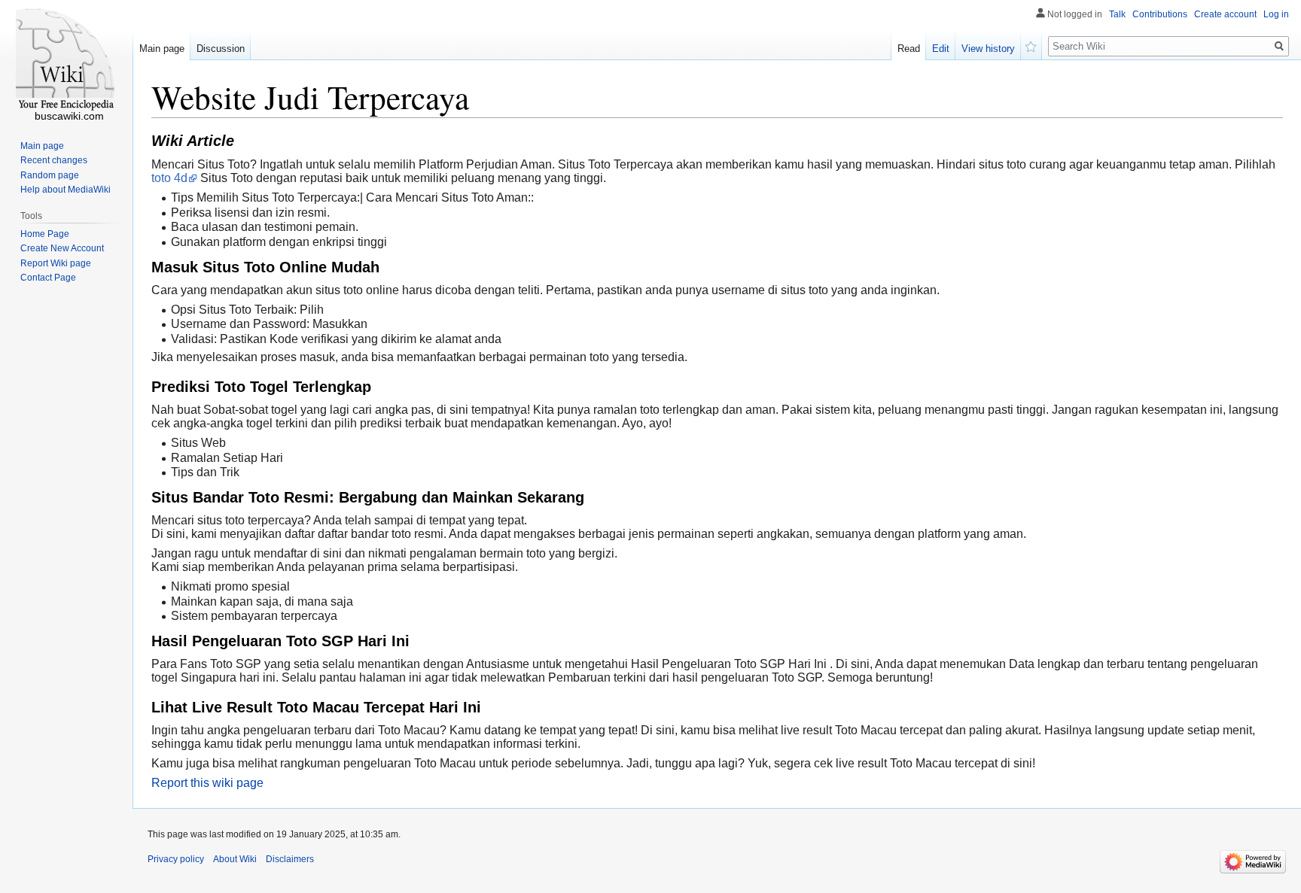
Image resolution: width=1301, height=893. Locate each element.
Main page (161, 48)
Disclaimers (290, 859)
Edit (940, 48)
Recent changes (53, 160)
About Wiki (235, 859)
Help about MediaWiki (65, 189)
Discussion (221, 48)
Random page (49, 175)
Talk (1117, 14)
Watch (1031, 45)
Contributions (1159, 14)
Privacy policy (176, 859)
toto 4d (169, 178)
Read (908, 48)
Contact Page (48, 277)
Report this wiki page (207, 782)
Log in (1276, 14)
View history (988, 48)
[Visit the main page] (66, 60)
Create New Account (62, 248)
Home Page (44, 234)
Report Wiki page (55, 263)
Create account (1225, 14)
